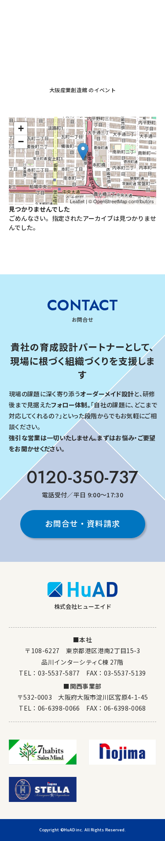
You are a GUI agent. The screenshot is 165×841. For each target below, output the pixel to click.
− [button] (21, 141)
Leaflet (77, 201)
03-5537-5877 (59, 672)
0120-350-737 (82, 477)
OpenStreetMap (110, 201)
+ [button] (21, 128)
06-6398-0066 (59, 708)
